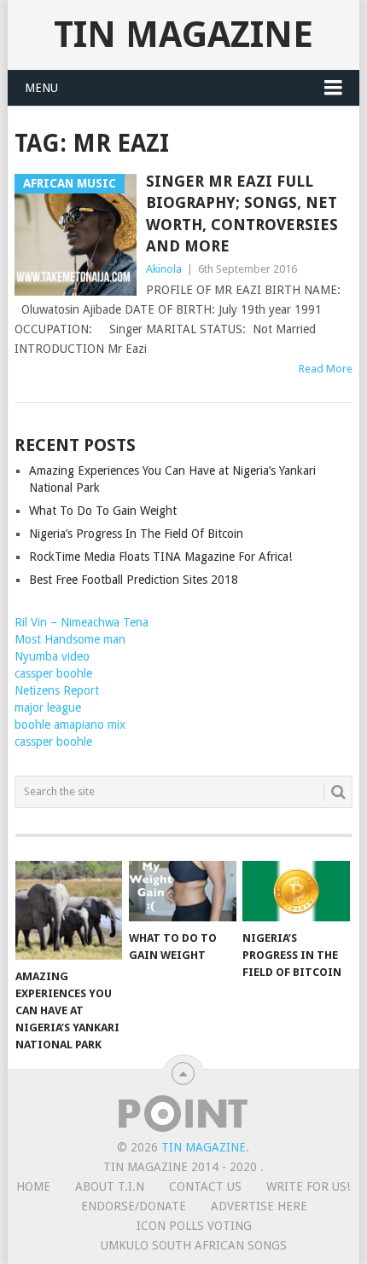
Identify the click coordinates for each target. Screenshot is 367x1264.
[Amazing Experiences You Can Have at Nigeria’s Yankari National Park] (68, 911)
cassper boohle (53, 673)
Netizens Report (57, 690)
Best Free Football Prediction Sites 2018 (133, 579)
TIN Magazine (183, 34)
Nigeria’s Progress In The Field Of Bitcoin (136, 533)
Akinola (164, 269)
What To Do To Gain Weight (103, 510)
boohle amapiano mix (70, 724)
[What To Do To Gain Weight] (182, 891)
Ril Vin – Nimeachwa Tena (82, 622)
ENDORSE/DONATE (133, 1206)
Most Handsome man (70, 639)
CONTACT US (205, 1186)
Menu (41, 88)
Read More (325, 368)
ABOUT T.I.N (109, 1186)
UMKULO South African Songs (194, 1245)
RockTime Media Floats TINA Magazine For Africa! (160, 556)
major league (48, 707)
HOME (33, 1186)
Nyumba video (52, 656)
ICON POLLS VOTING (194, 1225)
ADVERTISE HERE (259, 1206)
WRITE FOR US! (308, 1186)
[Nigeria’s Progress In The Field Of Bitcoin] (295, 891)
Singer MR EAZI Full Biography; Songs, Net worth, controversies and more (242, 213)
